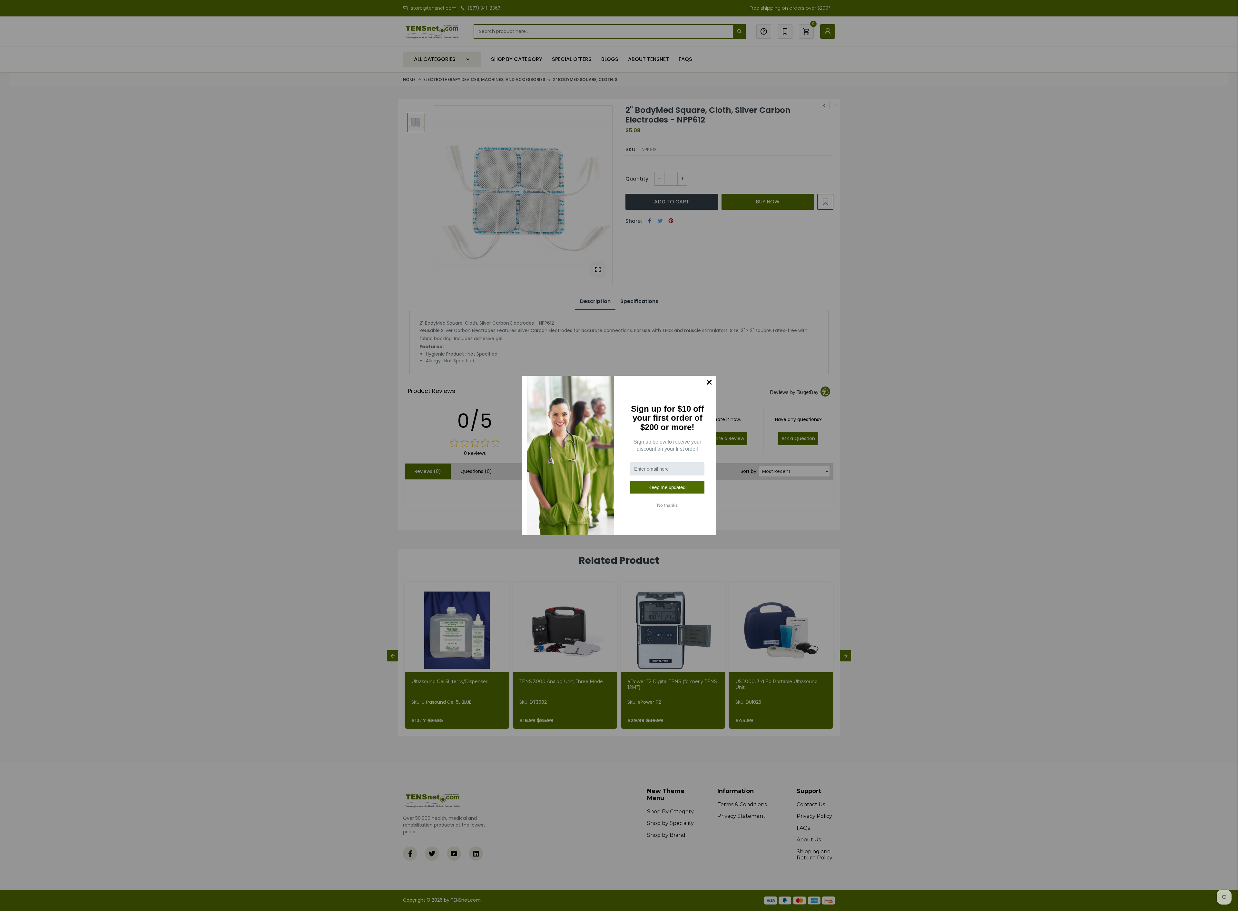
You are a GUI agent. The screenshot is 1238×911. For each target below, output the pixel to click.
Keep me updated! (667, 487)
